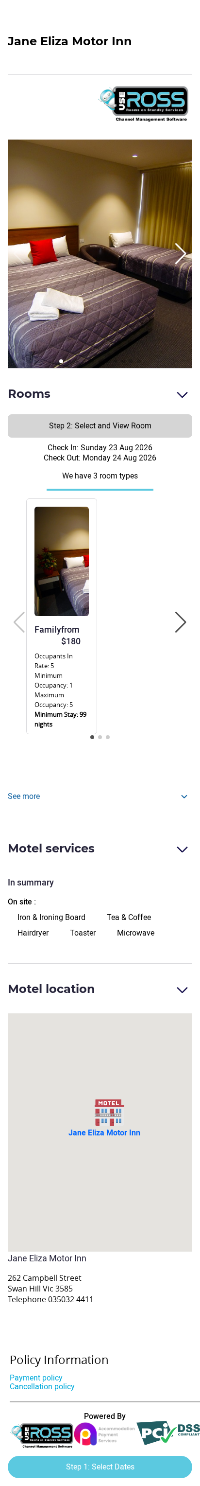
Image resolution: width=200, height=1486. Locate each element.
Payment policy (36, 1377)
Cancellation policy (42, 1386)
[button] (180, 254)
